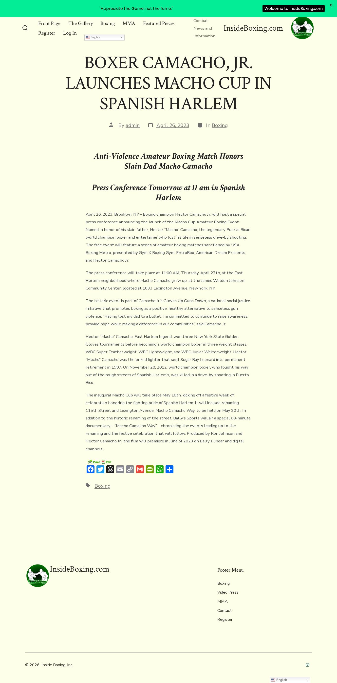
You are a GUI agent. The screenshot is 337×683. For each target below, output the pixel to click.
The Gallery (80, 23)
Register (46, 33)
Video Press (228, 592)
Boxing (107, 23)
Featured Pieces (158, 23)
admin (133, 125)
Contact (224, 610)
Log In (70, 33)
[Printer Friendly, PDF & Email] (99, 461)
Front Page (49, 23)
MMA (129, 23)
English (95, 37)
